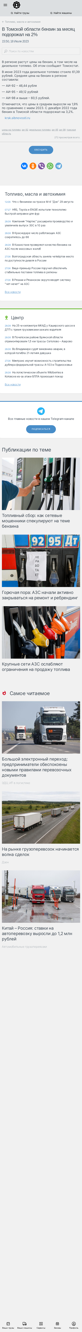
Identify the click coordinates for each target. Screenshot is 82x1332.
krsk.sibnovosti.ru (17, 118)
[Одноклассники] (33, 166)
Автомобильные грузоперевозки (24, 946)
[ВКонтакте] (24, 166)
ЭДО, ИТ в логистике (16, 783)
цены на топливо (11, 129)
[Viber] (41, 166)
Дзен (5, 862)
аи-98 (62, 129)
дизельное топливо (40, 129)
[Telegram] (58, 166)
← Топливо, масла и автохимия (21, 21)
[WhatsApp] (50, 166)
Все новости (13, 292)
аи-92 (25, 129)
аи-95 (55, 129)
